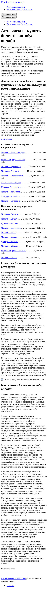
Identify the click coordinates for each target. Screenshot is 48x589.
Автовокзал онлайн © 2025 (13, 578)
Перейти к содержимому (12, 2)
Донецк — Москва (9, 241)
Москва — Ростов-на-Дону (13, 153)
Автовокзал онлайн (16, 7)
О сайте (10, 585)
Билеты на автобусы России (19, 9)
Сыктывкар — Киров (11, 183)
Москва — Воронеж (10, 171)
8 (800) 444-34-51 (9, 574)
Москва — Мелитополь (11, 237)
